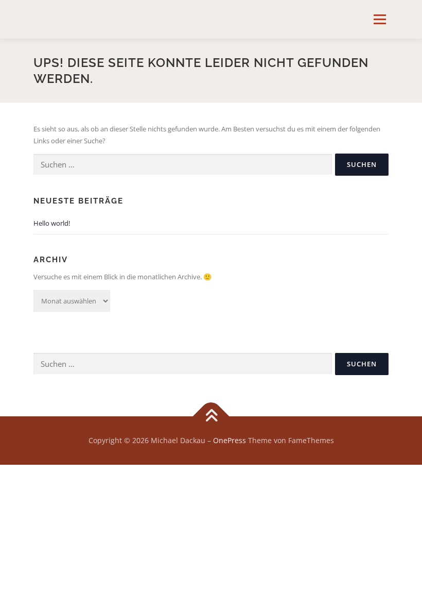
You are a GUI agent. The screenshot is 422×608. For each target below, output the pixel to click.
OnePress (229, 440)
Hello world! (51, 223)
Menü (380, 19)
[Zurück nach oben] (211, 416)
